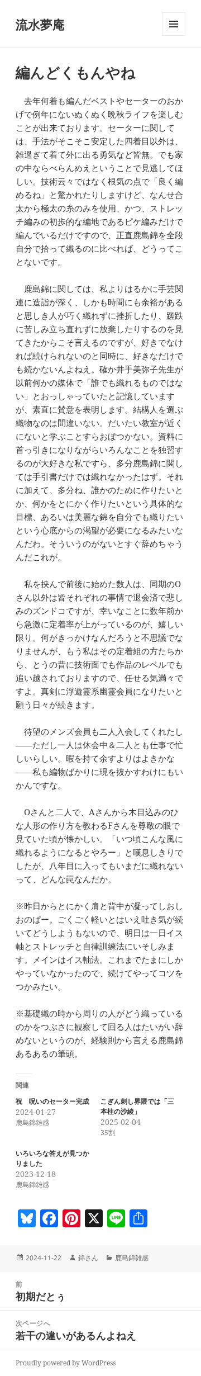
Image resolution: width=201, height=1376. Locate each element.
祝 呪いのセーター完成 (52, 1101)
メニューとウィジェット (174, 35)
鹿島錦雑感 (132, 1257)
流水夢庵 (40, 24)
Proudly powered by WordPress (66, 1363)
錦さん (88, 1257)
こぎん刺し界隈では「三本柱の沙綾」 (137, 1106)
